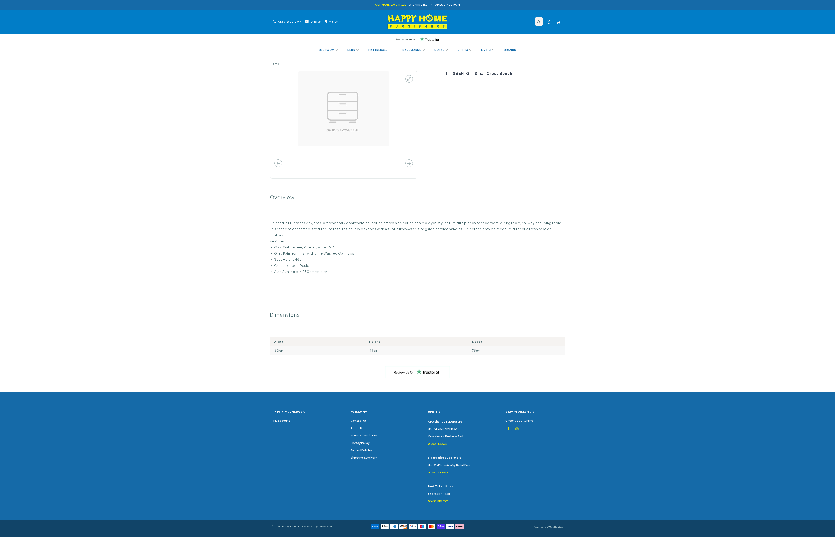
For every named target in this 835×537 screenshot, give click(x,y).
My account (281, 420)
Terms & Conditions (364, 435)
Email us (315, 21)
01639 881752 (438, 501)
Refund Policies (361, 450)
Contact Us (359, 420)
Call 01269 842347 (289, 21)
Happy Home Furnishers (295, 526)
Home (275, 63)
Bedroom (326, 50)
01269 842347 (438, 443)
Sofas (439, 50)
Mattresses (378, 50)
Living (486, 50)
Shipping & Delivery (364, 457)
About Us (357, 428)
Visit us (333, 21)
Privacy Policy (360, 443)
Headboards (411, 50)
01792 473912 (438, 472)
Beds (351, 50)
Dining (463, 50)
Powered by (548, 526)
